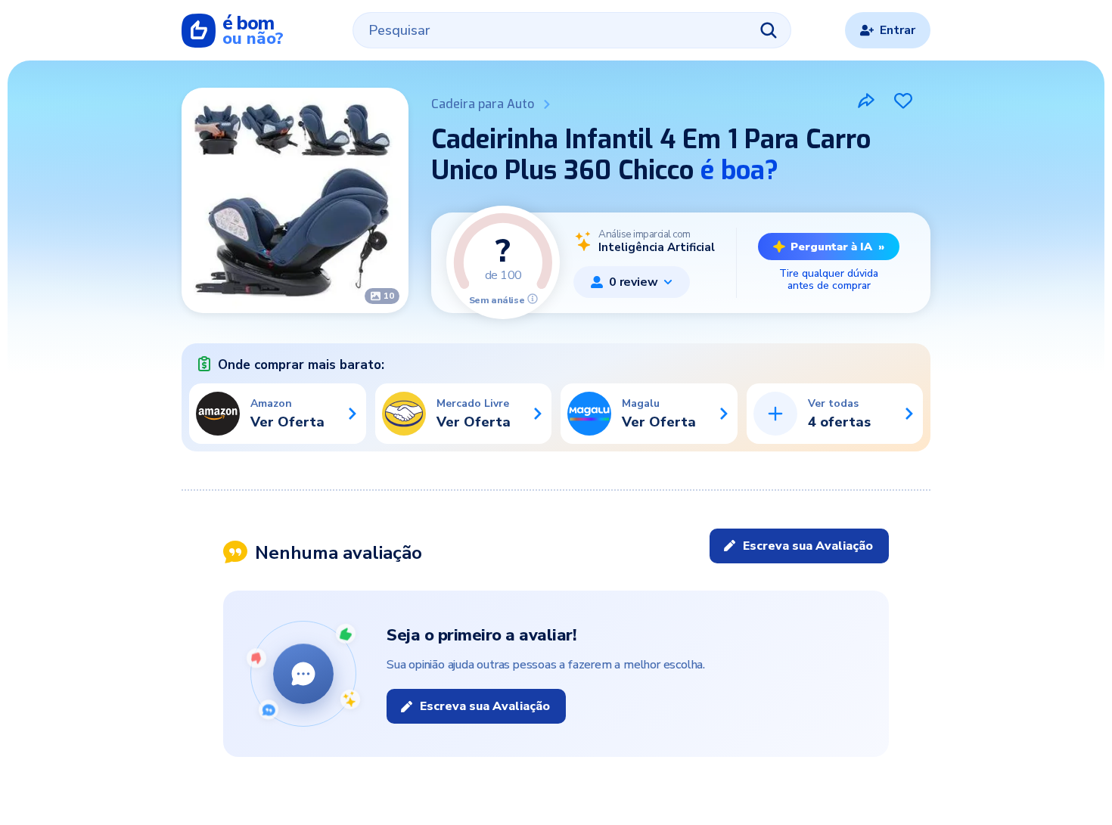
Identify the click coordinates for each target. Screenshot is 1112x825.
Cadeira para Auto (482, 104)
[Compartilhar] (866, 100)
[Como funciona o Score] (532, 298)
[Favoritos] (903, 100)
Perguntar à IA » (837, 246)
